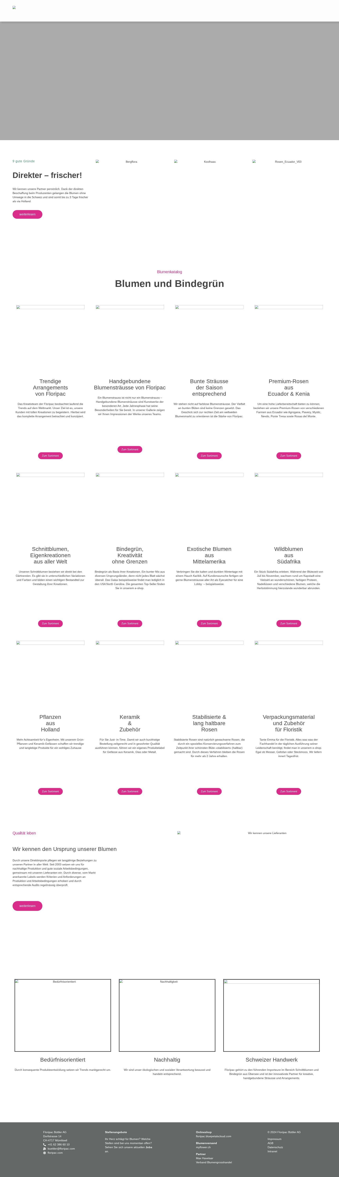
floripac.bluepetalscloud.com (213, 1136)
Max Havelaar (204, 1158)
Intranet (272, 1151)
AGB (270, 1143)
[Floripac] (42, 12)
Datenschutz (275, 1147)
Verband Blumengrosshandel (214, 1162)
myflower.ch (203, 1147)
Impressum (275, 1139)
